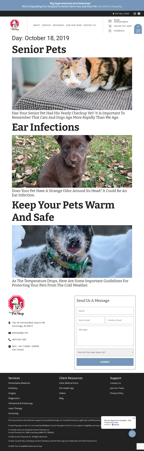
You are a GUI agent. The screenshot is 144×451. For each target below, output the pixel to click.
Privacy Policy (116, 393)
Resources (58, 25)
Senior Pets (39, 49)
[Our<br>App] (138, 26)
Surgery (12, 393)
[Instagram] (134, 13)
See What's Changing (110, 6)
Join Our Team (73, 25)
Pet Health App (66, 388)
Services (46, 25)
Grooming (13, 413)
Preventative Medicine (19, 383)
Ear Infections (45, 127)
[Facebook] (139, 13)
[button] (132, 433)
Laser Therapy (15, 408)
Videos (62, 393)
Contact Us (89, 25)
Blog (61, 398)
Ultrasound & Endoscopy (20, 403)
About (36, 25)
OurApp (138, 31)
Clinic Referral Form (68, 383)
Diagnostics (14, 398)
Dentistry (12, 388)
